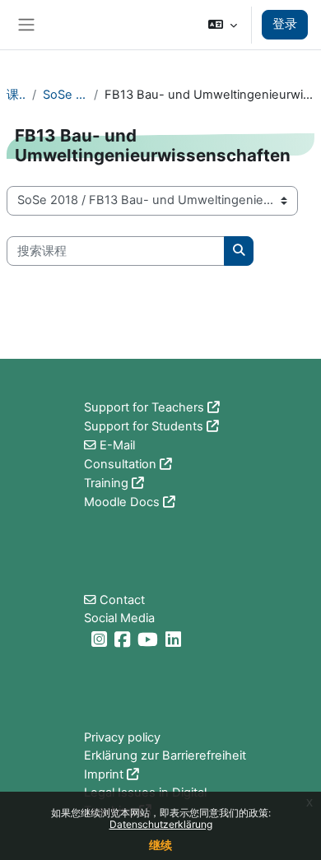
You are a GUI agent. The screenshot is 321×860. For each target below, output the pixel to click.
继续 (160, 845)
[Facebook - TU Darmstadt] (124, 640)
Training (106, 483)
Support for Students (143, 426)
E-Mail (117, 445)
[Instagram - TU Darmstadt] (101, 640)
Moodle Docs (122, 502)
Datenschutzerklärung (160, 824)
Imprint (103, 774)
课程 (16, 94)
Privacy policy (122, 737)
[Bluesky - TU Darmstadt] (86, 640)
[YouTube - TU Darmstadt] (149, 640)
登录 (284, 23)
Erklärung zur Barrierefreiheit (165, 755)
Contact (122, 600)
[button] (223, 24)
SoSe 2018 (65, 94)
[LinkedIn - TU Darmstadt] (175, 640)
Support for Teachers (144, 407)
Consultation (120, 464)
